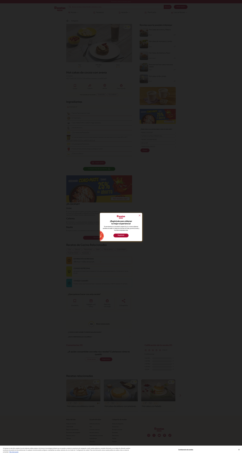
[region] (121, 450)
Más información (13, 452)
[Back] (140, 215)
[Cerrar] (239, 450)
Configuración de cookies (185, 449)
